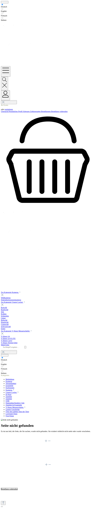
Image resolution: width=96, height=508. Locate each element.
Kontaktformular (19, 478)
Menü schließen (10, 103)
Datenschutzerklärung (14, 450)
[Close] (2, 506)
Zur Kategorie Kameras (10, 292)
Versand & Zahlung (13, 456)
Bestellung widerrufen (59, 111)
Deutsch (4, 7)
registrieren (9, 109)
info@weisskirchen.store (31, 473)
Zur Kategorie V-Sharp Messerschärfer (15, 331)
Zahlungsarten (35, 111)
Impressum (10, 452)
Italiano (3, 20)
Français (4, 16)
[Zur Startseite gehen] (21, 65)
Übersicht (5, 111)
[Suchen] (25, 347)
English (4, 11)
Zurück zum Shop (7, 436)
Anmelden (5, 107)
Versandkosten (42, 493)
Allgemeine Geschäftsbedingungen (18, 447)
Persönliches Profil (16, 111)
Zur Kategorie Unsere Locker (12, 302)
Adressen (26, 111)
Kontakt (9, 458)
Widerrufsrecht (11, 454)
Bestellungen (46, 111)
